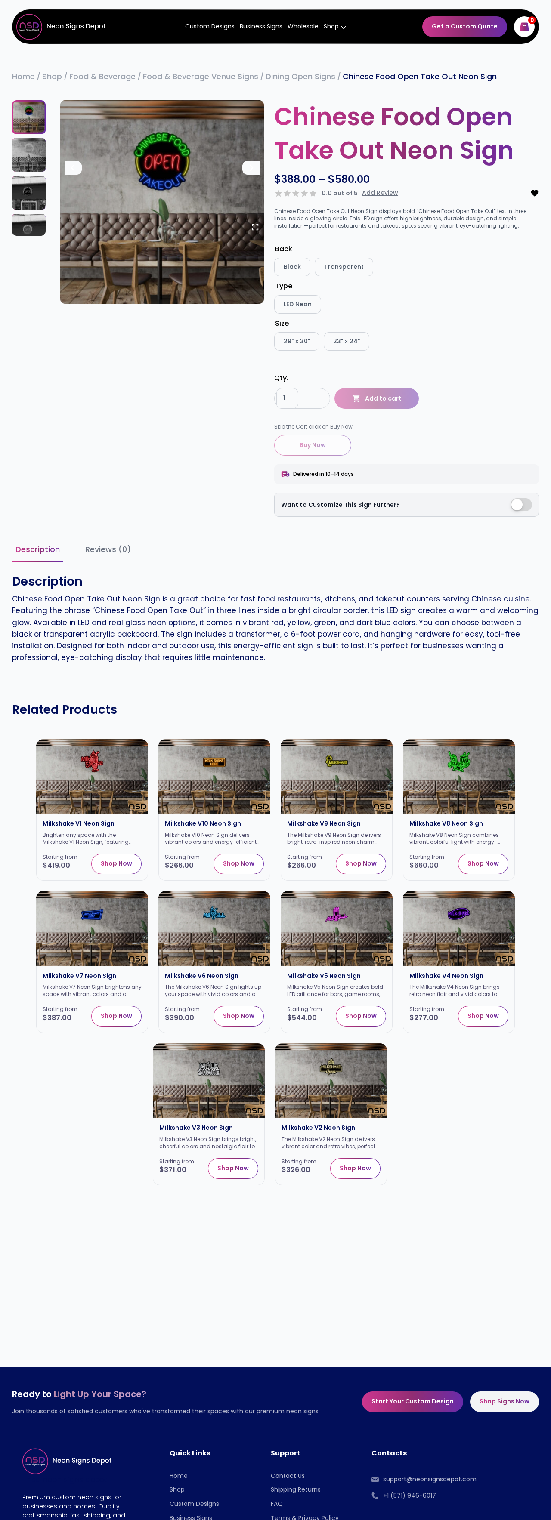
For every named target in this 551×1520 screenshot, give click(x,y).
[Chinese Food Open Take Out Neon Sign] (162, 202)
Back (283, 249)
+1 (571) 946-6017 (409, 1495)
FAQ (277, 1503)
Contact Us (288, 1475)
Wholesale (303, 26)
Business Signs (261, 26)
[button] (29, 117)
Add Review (380, 193)
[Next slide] (251, 168)
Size (282, 323)
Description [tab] (37, 549)
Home (179, 1475)
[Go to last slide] (73, 168)
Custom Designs (210, 26)
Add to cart (383, 398)
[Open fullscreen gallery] (255, 227)
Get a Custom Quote (465, 26)
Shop (177, 1489)
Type (283, 286)
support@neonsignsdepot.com (430, 1479)
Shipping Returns (296, 1489)
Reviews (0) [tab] (108, 549)
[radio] (292, 267)
